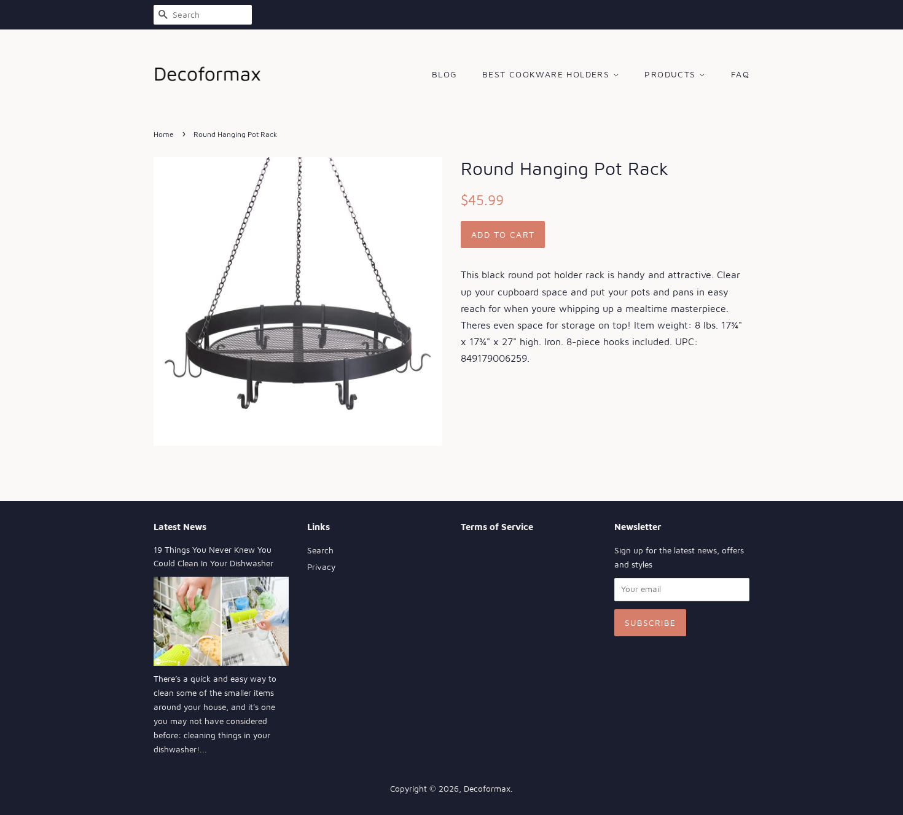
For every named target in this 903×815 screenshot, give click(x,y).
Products (671, 74)
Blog (445, 74)
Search (320, 550)
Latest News (180, 526)
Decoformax (487, 789)
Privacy (321, 567)
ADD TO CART (502, 234)
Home (164, 134)
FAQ (740, 74)
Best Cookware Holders (547, 74)
